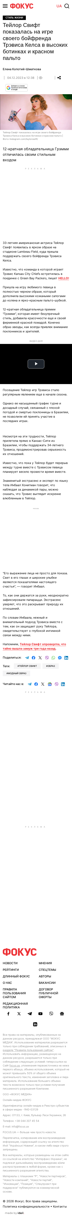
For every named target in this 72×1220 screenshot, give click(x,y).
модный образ (17, 673)
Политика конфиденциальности (26, 1206)
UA (59, 6)
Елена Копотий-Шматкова (22, 69)
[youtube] (40, 1013)
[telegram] (29, 1013)
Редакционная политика (15, 1005)
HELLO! (63, 278)
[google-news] (61, 1013)
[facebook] (8, 1013)
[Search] (67, 6)
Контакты (60, 1206)
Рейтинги (11, 970)
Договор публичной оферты (48, 993)
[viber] (51, 1013)
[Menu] (5, 6)
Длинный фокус (16, 976)
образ (51, 666)
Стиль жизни (14, 17)
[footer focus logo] (20, 952)
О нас (7, 983)
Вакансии (47, 983)
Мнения (45, 963)
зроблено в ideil (14, 1213)
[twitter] (19, 1013)
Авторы (45, 976)
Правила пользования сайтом (14, 993)
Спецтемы (47, 970)
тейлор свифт (28, 666)
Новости (10, 963)
